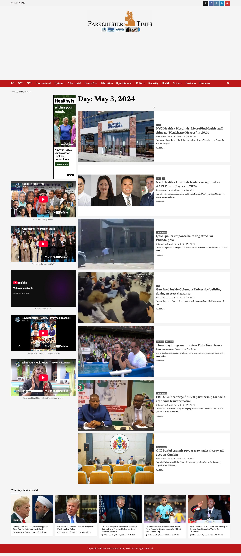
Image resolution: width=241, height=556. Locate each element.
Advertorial (74, 83)
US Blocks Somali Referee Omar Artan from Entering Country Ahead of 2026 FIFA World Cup (163, 529)
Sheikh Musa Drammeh (165, 136)
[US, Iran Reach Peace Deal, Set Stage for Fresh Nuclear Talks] (76, 509)
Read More (160, 148)
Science (177, 83)
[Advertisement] (120, 58)
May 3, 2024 (181, 136)
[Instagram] (216, 3)
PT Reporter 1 (64, 532)
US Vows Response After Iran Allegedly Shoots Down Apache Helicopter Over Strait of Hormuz (119, 529)
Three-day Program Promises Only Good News (189, 345)
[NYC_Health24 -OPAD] (64, 137)
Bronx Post (91, 83)
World (60, 520)
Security (153, 83)
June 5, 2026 (209, 535)
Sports (149, 520)
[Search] (228, 83)
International (43, 83)
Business (190, 83)
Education (107, 83)
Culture (140, 83)
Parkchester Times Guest (166, 349)
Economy (204, 83)
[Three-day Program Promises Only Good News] (116, 351)
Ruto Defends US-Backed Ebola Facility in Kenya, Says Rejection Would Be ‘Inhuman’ (209, 529)
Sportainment (124, 83)
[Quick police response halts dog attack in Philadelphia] (116, 244)
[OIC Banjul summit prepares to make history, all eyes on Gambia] (116, 458)
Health (166, 83)
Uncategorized (162, 232)
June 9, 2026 (120, 535)
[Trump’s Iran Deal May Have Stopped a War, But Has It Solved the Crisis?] (32, 509)
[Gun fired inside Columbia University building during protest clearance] (116, 297)
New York (169, 341)
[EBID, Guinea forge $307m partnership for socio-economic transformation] (116, 405)
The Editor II (19, 532)
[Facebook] (211, 3)
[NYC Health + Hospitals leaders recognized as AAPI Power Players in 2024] (116, 190)
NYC (20, 83)
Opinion (59, 83)
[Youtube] (227, 3)
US (13, 83)
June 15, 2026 (31, 532)
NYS (29, 83)
